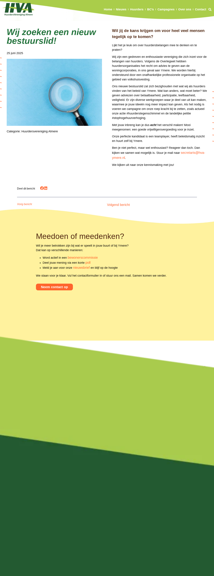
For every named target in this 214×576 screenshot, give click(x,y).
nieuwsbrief (81, 267)
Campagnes (166, 9)
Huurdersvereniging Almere (39, 131)
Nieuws (121, 9)
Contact (200, 9)
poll (87, 262)
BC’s (150, 9)
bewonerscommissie (83, 257)
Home (108, 9)
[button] (210, 9)
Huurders (136, 9)
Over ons (184, 9)
